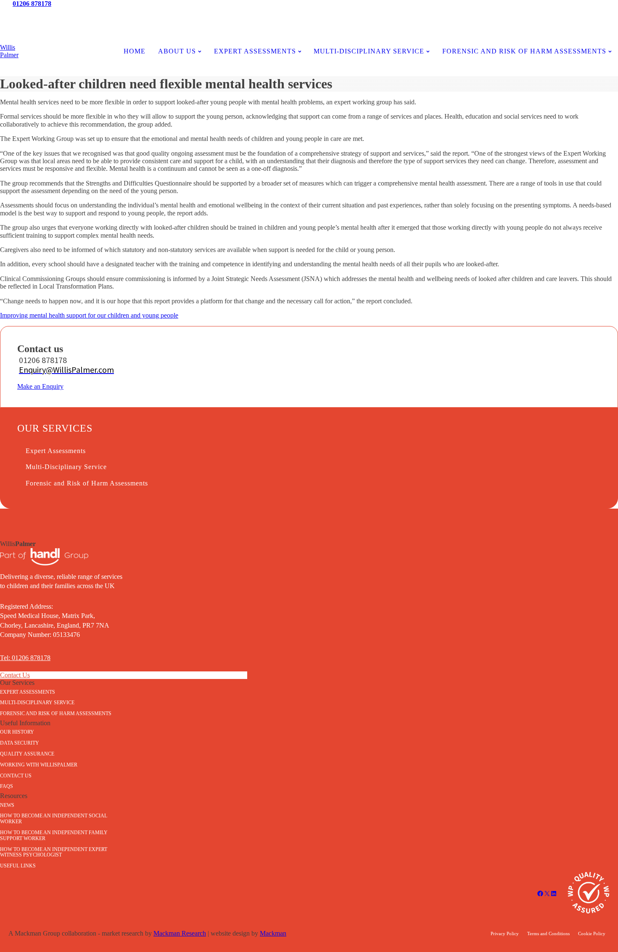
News (103, 15)
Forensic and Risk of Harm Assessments (524, 51)
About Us (177, 51)
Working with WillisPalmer (38, 765)
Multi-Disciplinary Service (66, 466)
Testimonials (309, 15)
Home (134, 51)
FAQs (6, 786)
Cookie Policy (591, 933)
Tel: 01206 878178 (25, 657)
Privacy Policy (505, 933)
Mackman (273, 933)
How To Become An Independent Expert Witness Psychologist (53, 852)
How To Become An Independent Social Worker (53, 819)
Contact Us (515, 15)
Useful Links (18, 866)
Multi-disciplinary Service (369, 51)
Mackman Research (179, 933)
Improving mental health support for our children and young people (89, 315)
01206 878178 (32, 3)
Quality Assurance (27, 754)
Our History (17, 732)
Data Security (19, 743)
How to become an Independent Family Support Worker (54, 835)
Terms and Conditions (548, 933)
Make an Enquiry (40, 386)
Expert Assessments (255, 51)
